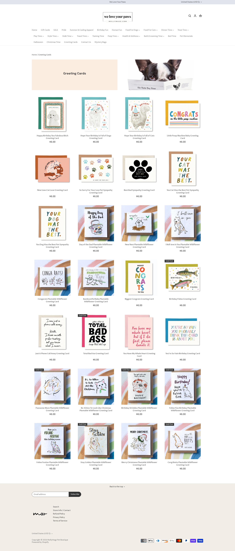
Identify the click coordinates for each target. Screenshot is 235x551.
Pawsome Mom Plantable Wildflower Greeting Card (52, 409)
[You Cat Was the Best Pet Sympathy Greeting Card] (183, 169)
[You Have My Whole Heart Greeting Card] (139, 332)
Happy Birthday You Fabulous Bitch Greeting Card (52, 136)
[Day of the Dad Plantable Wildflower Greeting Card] (96, 223)
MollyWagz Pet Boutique (57, 540)
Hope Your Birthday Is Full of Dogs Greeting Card (96, 136)
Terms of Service (60, 521)
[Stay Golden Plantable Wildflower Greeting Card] (96, 441)
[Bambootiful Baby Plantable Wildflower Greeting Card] (96, 278)
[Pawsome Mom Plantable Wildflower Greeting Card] (52, 387)
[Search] (189, 15)
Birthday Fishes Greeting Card (182, 299)
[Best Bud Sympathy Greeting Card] (139, 169)
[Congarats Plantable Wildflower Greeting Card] (52, 278)
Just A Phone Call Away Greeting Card (52, 353)
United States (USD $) (190, 2)
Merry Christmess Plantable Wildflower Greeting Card (139, 463)
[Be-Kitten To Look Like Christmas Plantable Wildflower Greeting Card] (96, 387)
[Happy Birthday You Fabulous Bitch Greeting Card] (52, 114)
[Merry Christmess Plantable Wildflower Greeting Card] (139, 441)
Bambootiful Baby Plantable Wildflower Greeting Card (96, 300)
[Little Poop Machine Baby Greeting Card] (183, 114)
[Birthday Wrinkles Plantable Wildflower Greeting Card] (139, 387)
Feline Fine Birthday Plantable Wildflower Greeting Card (182, 409)
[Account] (195, 15)
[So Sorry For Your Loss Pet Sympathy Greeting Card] (96, 169)
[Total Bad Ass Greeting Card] (96, 332)
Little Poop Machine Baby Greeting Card (182, 136)
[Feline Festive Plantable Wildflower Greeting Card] (52, 441)
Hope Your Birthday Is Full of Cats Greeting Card (139, 136)
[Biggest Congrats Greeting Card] (139, 278)
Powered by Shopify (40, 542)
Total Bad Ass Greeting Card (96, 353)
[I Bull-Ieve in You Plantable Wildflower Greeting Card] (183, 223)
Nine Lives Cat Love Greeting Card (52, 190)
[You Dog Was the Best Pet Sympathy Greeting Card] (52, 223)
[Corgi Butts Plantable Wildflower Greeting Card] (183, 441)
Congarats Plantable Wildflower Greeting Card (52, 300)
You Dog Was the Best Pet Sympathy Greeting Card (52, 245)
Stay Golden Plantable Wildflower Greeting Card (96, 463)
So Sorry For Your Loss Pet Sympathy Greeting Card (95, 191)
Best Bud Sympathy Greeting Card (139, 190)
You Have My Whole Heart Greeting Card (139, 354)
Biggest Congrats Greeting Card (139, 299)
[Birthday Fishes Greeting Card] (183, 278)
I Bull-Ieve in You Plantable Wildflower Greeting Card (183, 245)
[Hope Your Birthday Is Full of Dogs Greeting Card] (96, 114)
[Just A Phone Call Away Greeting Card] (52, 332)
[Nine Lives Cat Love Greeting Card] (52, 169)
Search (56, 507)
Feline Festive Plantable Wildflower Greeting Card (52, 463)
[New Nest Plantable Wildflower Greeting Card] (139, 223)
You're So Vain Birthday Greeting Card (182, 353)
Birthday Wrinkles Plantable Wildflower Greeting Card (139, 409)
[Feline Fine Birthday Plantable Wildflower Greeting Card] (183, 387)
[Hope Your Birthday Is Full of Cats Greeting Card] (139, 114)
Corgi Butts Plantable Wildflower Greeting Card (183, 463)
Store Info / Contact (62, 510)
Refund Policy (59, 514)
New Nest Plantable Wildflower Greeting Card (139, 245)
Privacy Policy (59, 517)
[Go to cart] (200, 15)
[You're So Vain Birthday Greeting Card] (183, 332)
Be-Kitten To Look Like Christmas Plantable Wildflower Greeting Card (96, 409)
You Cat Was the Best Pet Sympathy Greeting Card (183, 191)
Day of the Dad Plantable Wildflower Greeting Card (95, 245)
